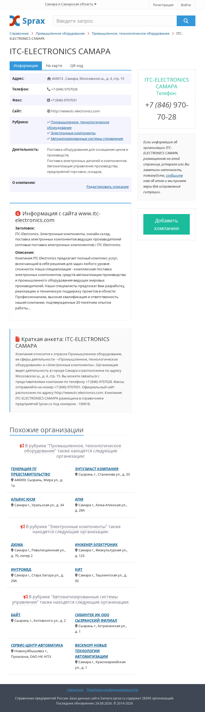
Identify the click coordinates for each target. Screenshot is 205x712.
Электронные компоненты (73, 132)
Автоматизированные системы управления (87, 138)
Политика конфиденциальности (112, 689)
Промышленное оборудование (60, 33)
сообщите (174, 175)
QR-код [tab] (76, 65)
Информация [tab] (26, 65)
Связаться (75, 689)
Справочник (19, 33)
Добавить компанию (166, 224)
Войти (186, 5)
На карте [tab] (54, 65)
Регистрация (163, 5)
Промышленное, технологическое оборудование (130, 33)
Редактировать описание (107, 186)
